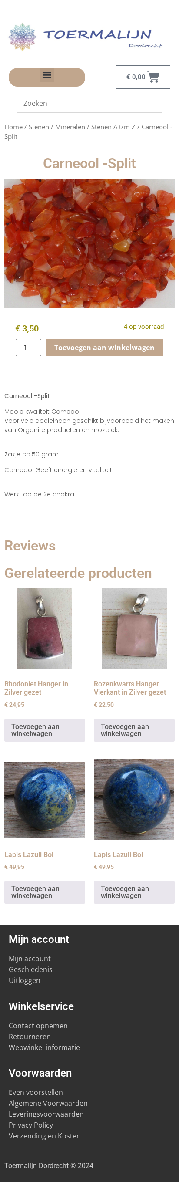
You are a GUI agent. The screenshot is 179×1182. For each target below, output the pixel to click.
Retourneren (30, 1036)
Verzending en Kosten (45, 1136)
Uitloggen (24, 980)
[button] (47, 75)
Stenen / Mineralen (57, 126)
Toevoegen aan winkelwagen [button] (35, 730)
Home (13, 126)
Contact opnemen (38, 1025)
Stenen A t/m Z (113, 126)
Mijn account (30, 958)
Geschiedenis (31, 969)
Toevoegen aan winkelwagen (104, 347)
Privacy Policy (31, 1125)
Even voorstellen (36, 1092)
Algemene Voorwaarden (48, 1103)
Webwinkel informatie (44, 1047)
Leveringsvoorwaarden (46, 1114)
